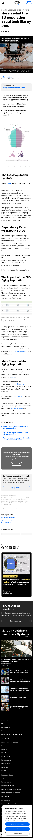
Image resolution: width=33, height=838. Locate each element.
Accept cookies (16, 464)
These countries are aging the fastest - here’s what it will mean (17, 439)
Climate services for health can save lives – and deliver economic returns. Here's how (20, 681)
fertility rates (17, 396)
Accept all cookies (17, 829)
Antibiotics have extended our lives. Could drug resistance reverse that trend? (19, 708)
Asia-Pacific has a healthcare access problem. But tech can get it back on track (20, 690)
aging (13, 377)
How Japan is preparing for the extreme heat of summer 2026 (16, 660)
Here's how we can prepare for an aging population (15, 433)
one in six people (18, 384)
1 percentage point (19, 351)
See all (28, 637)
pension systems (17, 408)
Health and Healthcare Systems (15, 10)
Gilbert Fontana (6, 77)
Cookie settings (17, 833)
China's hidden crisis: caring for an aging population (16, 427)
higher (9, 183)
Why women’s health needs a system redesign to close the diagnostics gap (18, 699)
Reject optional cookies (17, 824)
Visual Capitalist (9, 40)
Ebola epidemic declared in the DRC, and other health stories (19, 671)
